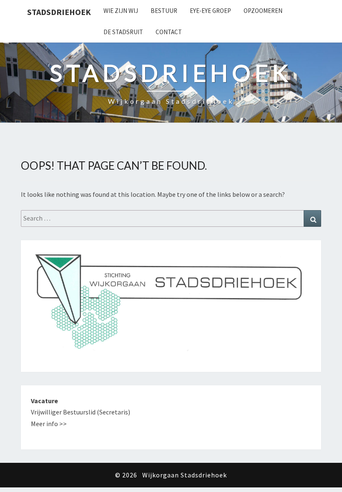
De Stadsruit (123, 32)
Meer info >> (49, 423)
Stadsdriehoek (59, 12)
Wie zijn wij (120, 11)
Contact (169, 32)
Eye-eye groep (210, 11)
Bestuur (164, 11)
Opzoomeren (263, 11)
